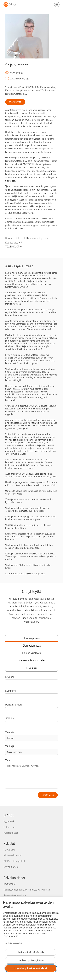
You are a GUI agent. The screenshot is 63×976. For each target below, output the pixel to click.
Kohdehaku (9, 849)
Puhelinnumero (13, 704)
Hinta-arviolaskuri (13, 855)
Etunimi (9, 676)
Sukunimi (10, 690)
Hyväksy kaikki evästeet (31, 968)
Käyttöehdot (9, 883)
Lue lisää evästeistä (13, 943)
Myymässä (9, 821)
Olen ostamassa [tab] (32, 645)
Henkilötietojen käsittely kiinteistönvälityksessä (27, 889)
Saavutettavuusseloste (15, 895)
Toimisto (10, 732)
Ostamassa (9, 827)
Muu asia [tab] (31, 667)
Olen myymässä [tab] (31, 638)
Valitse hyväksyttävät (31, 960)
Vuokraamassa (11, 832)
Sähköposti (11, 718)
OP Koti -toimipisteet (14, 861)
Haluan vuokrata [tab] (31, 653)
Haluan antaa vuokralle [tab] (32, 660)
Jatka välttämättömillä (30, 952)
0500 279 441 (17, 73)
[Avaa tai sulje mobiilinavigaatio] (56, 4)
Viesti (8, 760)
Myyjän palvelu (11, 866)
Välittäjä (9, 746)
